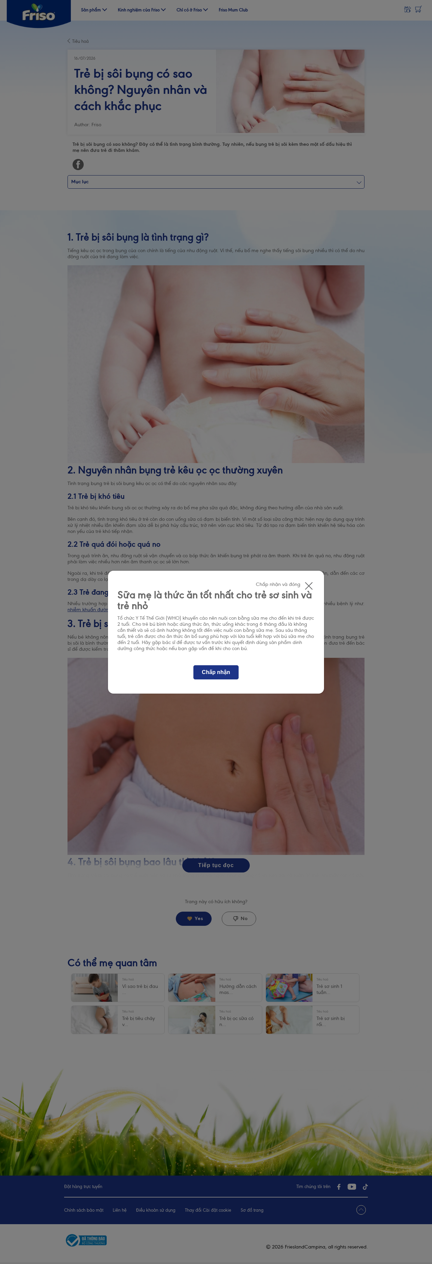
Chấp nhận (216, 672)
